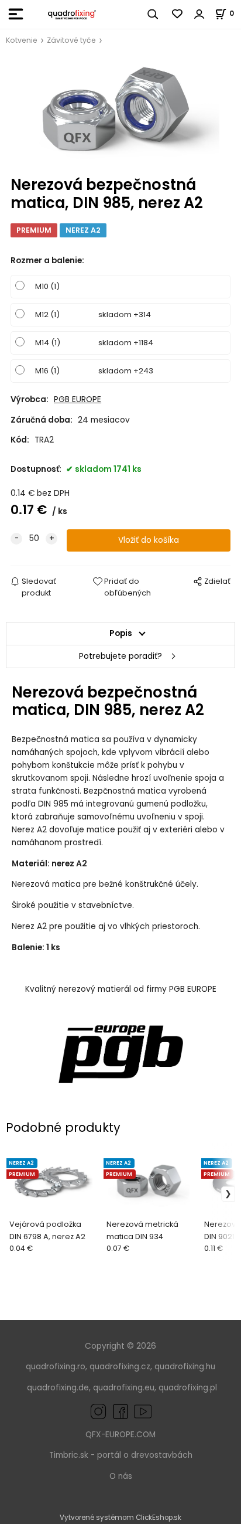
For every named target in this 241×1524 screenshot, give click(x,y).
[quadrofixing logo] (72, 14)
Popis (120, 633)
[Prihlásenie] (199, 14)
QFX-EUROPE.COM (120, 1434)
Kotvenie (21, 40)
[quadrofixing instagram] (98, 1411)
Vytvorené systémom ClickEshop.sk (120, 1517)
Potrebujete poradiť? (120, 656)
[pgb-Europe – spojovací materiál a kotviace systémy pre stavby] (120, 1054)
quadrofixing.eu (123, 1387)
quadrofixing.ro (55, 1366)
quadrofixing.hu (184, 1366)
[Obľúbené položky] (177, 14)
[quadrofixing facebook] (118, 1411)
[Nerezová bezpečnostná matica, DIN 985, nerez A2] (120, 111)
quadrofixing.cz (119, 1366)
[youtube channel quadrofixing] (143, 1411)
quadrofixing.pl (188, 1387)
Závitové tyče (71, 40)
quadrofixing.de (58, 1387)
